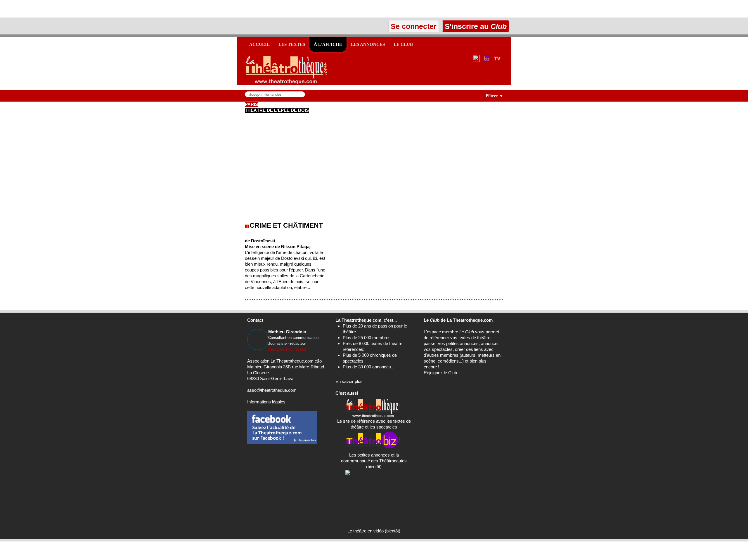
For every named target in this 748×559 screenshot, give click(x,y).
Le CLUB (403, 44)
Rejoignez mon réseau (287, 349)
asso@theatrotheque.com (272, 390)
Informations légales (266, 401)
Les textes (291, 44)
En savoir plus (349, 381)
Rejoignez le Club (440, 372)
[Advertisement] (68, 9)
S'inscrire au (475, 26)
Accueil (259, 44)
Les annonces (368, 44)
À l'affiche (328, 44)
